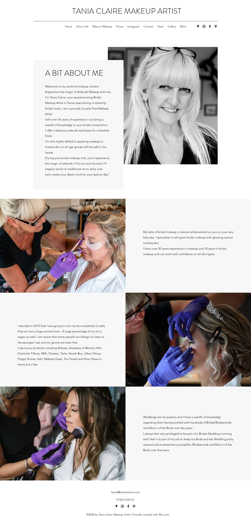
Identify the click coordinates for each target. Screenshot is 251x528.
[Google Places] (198, 26)
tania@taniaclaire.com (125, 492)
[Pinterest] (216, 26)
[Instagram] (204, 26)
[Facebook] (210, 26)
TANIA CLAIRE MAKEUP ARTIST (126, 11)
